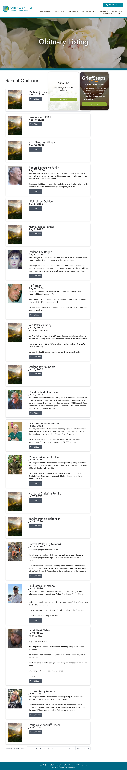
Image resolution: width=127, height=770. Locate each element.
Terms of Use (63, 767)
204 (84, 748)
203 (78, 748)
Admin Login (71, 767)
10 (69, 748)
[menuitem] (45, 12)
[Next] (88, 748)
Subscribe (94, 104)
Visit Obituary (35, 99)
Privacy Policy (54, 767)
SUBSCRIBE (63, 99)
